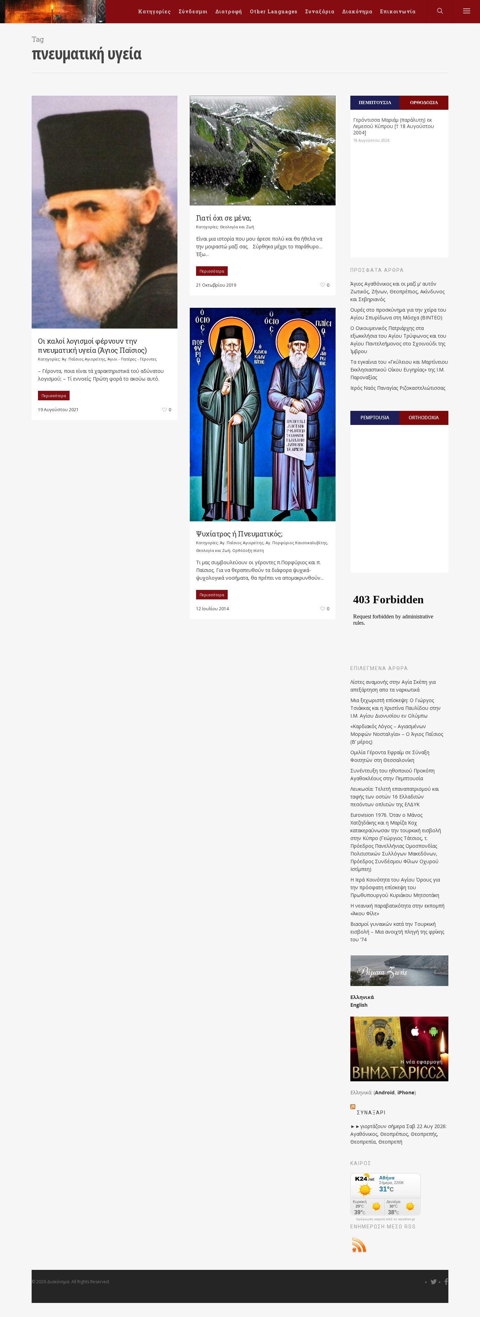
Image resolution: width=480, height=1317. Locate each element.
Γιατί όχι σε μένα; (223, 217)
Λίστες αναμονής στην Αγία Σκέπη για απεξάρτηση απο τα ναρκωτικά (393, 686)
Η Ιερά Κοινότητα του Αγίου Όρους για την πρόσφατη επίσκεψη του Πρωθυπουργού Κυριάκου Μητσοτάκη (395, 887)
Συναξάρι (371, 1112)
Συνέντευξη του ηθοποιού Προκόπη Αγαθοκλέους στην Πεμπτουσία (392, 774)
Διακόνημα (357, 11)
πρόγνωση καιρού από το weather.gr (385, 1219)
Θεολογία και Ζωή (237, 226)
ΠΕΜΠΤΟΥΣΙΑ (375, 102)
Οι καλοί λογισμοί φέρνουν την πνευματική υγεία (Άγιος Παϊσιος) (92, 345)
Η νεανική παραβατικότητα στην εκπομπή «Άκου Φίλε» (397, 909)
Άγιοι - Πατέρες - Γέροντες (132, 359)
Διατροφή (228, 11)
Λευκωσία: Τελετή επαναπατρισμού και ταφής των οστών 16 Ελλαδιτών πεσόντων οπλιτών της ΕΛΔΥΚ (394, 796)
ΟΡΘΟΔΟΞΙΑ (424, 102)
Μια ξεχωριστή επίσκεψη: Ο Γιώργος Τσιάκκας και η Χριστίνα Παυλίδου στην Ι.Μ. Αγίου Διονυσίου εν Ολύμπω (395, 708)
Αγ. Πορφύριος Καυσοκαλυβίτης (296, 542)
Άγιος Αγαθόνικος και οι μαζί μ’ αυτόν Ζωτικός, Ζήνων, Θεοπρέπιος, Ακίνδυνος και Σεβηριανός (397, 291)
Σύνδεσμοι (193, 11)
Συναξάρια (320, 11)
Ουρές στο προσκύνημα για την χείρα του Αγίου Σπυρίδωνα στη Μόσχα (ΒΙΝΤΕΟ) (398, 313)
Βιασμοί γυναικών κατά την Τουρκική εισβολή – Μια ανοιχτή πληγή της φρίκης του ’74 (397, 932)
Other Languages (273, 11)
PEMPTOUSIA (375, 417)
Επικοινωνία (398, 11)
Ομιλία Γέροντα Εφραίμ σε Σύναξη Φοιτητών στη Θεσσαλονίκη (389, 756)
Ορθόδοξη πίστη (248, 550)
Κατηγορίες (154, 11)
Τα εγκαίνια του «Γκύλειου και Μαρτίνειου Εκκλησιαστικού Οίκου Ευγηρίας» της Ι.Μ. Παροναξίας (399, 369)
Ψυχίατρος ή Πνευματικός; (239, 533)
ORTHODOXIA (424, 417)
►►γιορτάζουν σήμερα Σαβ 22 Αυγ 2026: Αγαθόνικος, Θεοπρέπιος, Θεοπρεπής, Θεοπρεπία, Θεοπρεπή (398, 1134)
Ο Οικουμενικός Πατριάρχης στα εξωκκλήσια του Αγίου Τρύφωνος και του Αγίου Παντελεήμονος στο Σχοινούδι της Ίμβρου (398, 340)
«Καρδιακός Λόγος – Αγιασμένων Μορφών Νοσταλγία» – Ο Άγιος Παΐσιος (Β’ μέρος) (396, 734)
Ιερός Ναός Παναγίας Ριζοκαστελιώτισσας (397, 387)
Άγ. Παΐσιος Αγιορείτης (83, 359)
